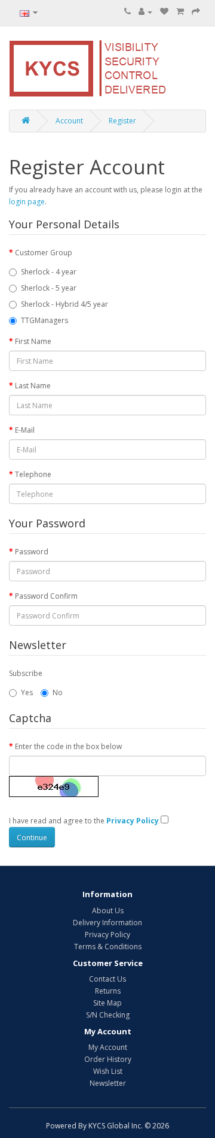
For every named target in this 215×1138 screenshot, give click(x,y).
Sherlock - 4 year (48, 272)
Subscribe (25, 673)
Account (69, 121)
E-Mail (25, 430)
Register (122, 121)
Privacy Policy (107, 934)
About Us (108, 910)
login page (27, 202)
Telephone (33, 474)
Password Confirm (46, 596)
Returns (108, 991)
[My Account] (145, 12)
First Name (33, 341)
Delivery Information (107, 922)
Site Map (107, 1003)
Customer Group (43, 252)
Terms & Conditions (108, 946)
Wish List (107, 1071)
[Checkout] (196, 12)
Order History (107, 1059)
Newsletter (108, 1083)
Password (31, 552)
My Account (107, 1047)
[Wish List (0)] (164, 12)
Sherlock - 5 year (48, 288)
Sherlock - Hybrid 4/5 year (64, 304)
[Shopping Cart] (180, 12)
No (58, 692)
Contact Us (107, 979)
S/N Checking (108, 1015)
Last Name (33, 386)
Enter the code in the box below (68, 746)
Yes (27, 692)
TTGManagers (44, 320)
